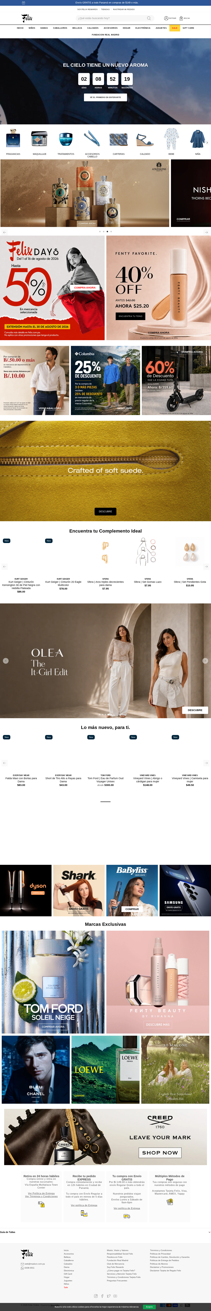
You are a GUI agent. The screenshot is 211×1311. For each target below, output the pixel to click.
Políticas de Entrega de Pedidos (164, 1260)
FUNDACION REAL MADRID (105, 35)
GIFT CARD (188, 28)
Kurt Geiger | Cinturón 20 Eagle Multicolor (63, 583)
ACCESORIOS (111, 28)
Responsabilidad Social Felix (120, 1253)
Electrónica (69, 1270)
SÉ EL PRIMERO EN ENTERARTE (105, 97)
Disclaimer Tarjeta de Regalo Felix (165, 1270)
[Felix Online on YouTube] (115, 1296)
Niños (66, 1284)
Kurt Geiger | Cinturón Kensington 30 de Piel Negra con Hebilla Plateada (21, 585)
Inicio (66, 1250)
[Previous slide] (6, 661)
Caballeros (69, 1260)
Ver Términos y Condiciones (41, 1196)
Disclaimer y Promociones (162, 1267)
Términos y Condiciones (161, 1250)
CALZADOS (93, 28)
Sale (66, 1287)
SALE (175, 28)
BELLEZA (77, 28)
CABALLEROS (60, 28)
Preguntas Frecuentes (117, 1280)
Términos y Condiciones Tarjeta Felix (124, 1277)
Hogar (66, 1277)
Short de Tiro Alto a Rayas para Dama (63, 780)
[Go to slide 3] (105, 714)
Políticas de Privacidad (160, 1253)
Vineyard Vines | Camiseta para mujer (190, 780)
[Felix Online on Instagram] (96, 1296)
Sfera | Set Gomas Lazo (147, 581)
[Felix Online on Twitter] (109, 1296)
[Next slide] (205, 661)
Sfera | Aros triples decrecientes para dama (105, 583)
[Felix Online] (26, 18)
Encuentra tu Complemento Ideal (105, 531)
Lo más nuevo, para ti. (105, 727)
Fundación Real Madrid (117, 1260)
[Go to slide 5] (111, 714)
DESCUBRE (105, 511)
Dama (66, 1267)
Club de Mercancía (115, 1264)
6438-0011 (29, 1268)
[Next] (207, 142)
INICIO (20, 28)
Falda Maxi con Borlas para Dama (21, 780)
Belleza (67, 1257)
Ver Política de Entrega (41, 1193)
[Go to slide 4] (108, 714)
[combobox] (110, 18)
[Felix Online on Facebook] (102, 1296)
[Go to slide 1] (100, 714)
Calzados (68, 1264)
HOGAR (126, 28)
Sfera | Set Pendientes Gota (190, 581)
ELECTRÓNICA (142, 28)
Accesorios (69, 1253)
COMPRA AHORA (85, 287)
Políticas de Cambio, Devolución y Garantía (169, 1257)
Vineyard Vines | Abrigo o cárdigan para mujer (147, 780)
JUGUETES (161, 28)
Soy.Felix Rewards (87, 9)
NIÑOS (32, 28)
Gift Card (68, 1274)
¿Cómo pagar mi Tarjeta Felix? (121, 1270)
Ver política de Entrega (84, 1205)
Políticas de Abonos (159, 1264)
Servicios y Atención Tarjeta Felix (122, 1274)
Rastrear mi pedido (124, 9)
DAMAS (44, 28)
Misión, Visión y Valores (117, 1250)
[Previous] (4, 232)
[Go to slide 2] (102, 714)
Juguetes (68, 1280)
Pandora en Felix (114, 1257)
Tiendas (105, 9)
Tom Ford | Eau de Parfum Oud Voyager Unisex (105, 780)
